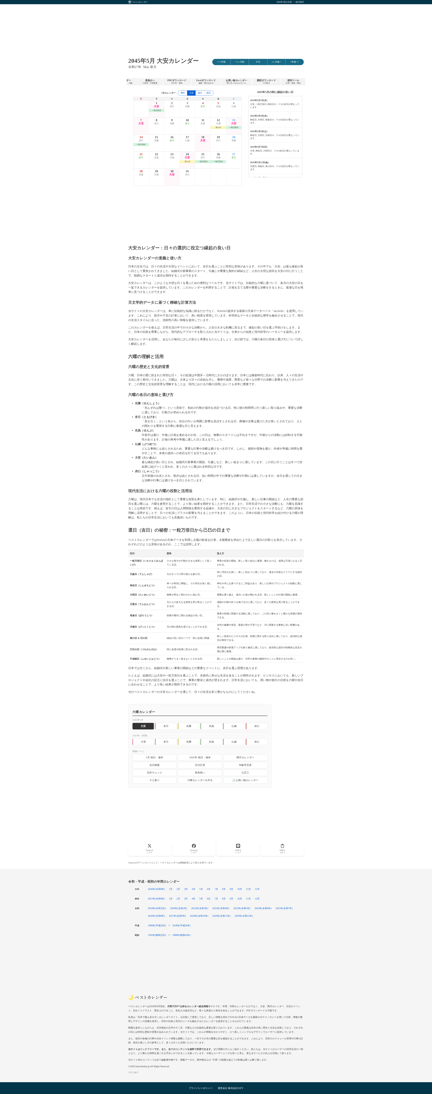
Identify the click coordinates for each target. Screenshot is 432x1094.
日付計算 (200, 765)
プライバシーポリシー (200, 1088)
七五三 (245, 772)
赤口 (256, 726)
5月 (201, 889)
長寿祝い (200, 772)
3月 (186, 889)
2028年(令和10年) (199, 916)
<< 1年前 (221, 62)
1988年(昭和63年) (181, 935)
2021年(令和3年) (199, 908)
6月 (208, 889)
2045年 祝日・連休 (200, 757)
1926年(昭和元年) (157, 935)
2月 (178, 889)
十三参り (155, 780)
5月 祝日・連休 (154, 757)
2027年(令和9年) (156, 898)
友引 (166, 726)
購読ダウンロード (266, 81)
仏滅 (234, 726)
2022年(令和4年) (220, 908)
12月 (257, 889)
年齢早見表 (245, 765)
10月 (239, 889)
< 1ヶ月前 (239, 62)
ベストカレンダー (140, 2)
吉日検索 (155, 765)
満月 (200, 93)
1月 (170, 889)
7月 (216, 889)
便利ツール (293, 81)
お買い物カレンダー (236, 81)
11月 (248, 889)
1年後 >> (294, 62)
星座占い (149, 81)
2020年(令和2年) (178, 908)
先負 (211, 726)
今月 (258, 62)
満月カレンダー (245, 757)
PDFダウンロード (176, 81)
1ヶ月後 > (276, 62)
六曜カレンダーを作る (200, 780)
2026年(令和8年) (156, 889)
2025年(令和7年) (284, 908)
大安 (143, 741)
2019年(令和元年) (157, 908)
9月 (231, 889)
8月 (224, 889)
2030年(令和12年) (244, 916)
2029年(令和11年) (221, 916)
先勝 (188, 726)
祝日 (208, 93)
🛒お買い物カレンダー (245, 780)
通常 (183, 93)
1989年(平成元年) (157, 925)
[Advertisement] (216, 27)
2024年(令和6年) (263, 908)
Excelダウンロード (206, 81)
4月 (193, 889)
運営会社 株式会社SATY (230, 1088)
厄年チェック (154, 772)
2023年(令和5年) (241, 908)
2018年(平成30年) (181, 925)
